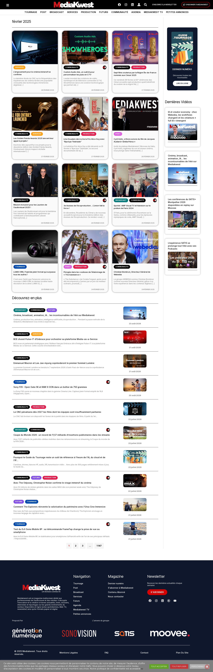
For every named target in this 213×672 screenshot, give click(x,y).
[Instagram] (126, 5)
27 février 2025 (148, 90)
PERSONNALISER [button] (199, 666)
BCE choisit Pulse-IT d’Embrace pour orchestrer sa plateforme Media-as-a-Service (55, 339)
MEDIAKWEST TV (153, 12)
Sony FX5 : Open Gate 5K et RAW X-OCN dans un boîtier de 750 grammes (50, 387)
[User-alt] (139, 5)
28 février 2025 (47, 90)
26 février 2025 (147, 157)
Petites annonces (177, 12)
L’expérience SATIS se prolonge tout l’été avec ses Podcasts (182, 246)
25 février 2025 (148, 223)
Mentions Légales (69, 652)
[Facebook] (119, 5)
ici (142, 668)
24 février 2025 (97, 289)
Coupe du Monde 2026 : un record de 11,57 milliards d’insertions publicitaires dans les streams (61, 435)
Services (72, 12)
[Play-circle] (168, 600)
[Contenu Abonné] (104, 67)
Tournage (30, 12)
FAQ (106, 652)
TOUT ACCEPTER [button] (159, 666)
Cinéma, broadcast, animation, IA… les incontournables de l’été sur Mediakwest (54, 315)
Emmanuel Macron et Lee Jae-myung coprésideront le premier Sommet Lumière (53, 363)
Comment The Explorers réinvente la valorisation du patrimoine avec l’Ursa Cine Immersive (59, 506)
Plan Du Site (182, 652)
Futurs (103, 12)
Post (43, 12)
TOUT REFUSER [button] (179, 666)
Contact (144, 652)
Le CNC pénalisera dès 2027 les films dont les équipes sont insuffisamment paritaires (57, 412)
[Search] (145, 5)
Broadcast (57, 12)
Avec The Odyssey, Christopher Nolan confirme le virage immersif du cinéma (52, 483)
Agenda (136, 12)
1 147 (99, 545)
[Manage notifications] (207, 666)
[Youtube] (175, 600)
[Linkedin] (132, 5)
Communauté (119, 12)
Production (88, 12)
